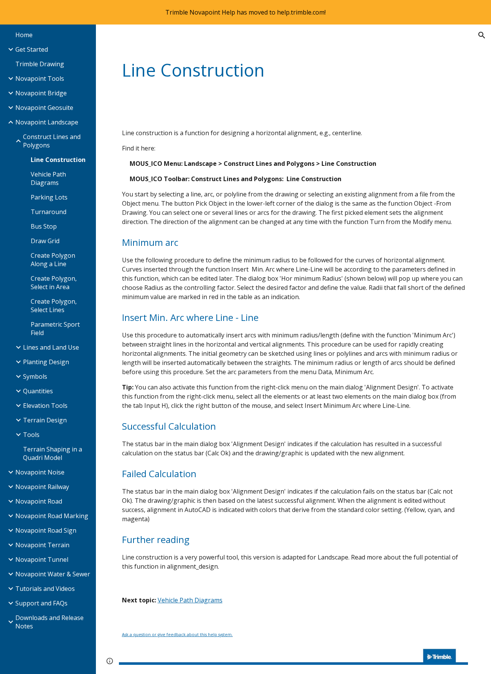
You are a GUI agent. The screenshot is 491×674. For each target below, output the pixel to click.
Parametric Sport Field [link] (55, 328)
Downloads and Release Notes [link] (49, 621)
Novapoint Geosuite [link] (44, 107)
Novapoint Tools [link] (39, 78)
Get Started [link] (31, 49)
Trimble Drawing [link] (39, 64)
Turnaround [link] (48, 212)
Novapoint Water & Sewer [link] (52, 574)
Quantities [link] (38, 391)
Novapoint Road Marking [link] (51, 516)
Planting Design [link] (46, 362)
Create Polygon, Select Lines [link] (54, 305)
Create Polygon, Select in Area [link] (54, 282)
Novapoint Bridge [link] (41, 93)
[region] (245, 12)
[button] (482, 35)
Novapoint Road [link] (38, 501)
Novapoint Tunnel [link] (41, 559)
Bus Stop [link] (44, 226)
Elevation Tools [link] (45, 405)
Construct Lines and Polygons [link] (52, 141)
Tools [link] (31, 434)
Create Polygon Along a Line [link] (53, 259)
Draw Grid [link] (45, 241)
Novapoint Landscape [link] (46, 122)
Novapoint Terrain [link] (42, 545)
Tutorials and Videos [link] (45, 588)
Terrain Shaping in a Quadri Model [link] (52, 453)
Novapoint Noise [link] (39, 472)
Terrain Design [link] (45, 420)
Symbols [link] (35, 376)
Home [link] (24, 35)
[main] (264, 70)
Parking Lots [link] (49, 197)
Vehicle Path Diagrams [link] (48, 178)
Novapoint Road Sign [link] (45, 530)
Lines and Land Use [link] (51, 347)
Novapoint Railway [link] (42, 487)
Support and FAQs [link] (41, 603)
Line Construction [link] (58, 159)
